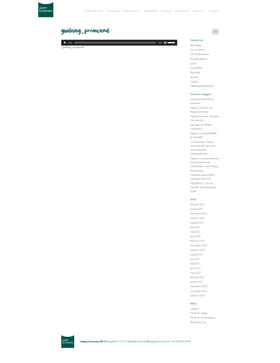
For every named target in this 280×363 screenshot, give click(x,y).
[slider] (172, 42)
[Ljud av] (165, 42)
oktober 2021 (197, 250)
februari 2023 (197, 204)
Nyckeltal (195, 73)
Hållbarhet (150, 11)
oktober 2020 (197, 296)
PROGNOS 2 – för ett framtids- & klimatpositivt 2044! (203, 187)
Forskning (114, 11)
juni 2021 (195, 259)
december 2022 (198, 214)
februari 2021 (197, 277)
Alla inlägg (195, 45)
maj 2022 (195, 232)
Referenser (182, 11)
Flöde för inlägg (198, 313)
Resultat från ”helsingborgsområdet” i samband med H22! (203, 175)
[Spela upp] (65, 42)
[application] (119, 43)
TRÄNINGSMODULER (202, 86)
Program (166, 11)
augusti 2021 (197, 255)
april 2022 (195, 236)
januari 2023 (196, 209)
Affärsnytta (130, 11)
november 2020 (198, 291)
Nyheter (194, 77)
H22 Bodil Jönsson (200, 54)
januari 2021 (196, 282)
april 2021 (195, 268)
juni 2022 (195, 227)
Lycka (193, 64)
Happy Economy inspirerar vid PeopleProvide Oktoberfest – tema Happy (204, 162)
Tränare (194, 82)
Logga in (194, 309)
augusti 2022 (197, 223)
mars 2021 (195, 273)
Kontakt (214, 11)
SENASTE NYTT (94, 11)
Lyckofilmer (196, 68)
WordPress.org (198, 322)
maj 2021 (195, 264)
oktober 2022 (197, 218)
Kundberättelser (198, 59)
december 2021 (198, 246)
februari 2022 (197, 241)
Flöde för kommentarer (202, 318)
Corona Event (197, 50)
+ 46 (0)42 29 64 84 (180, 342)
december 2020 (198, 286)
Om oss (197, 11)
